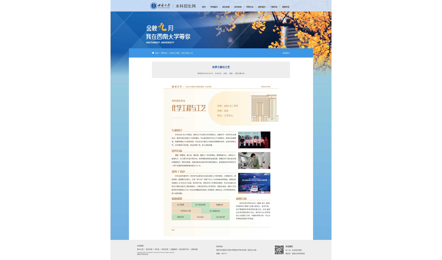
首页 (204, 7)
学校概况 (214, 7)
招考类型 (238, 7)
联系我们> (286, 53)
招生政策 (226, 7)
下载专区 (274, 7)
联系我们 (262, 7)
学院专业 (250, 7)
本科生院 (149, 249)
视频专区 (285, 7)
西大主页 (140, 249)
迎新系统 (194, 249)
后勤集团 (173, 249)
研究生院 (165, 249)
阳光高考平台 (184, 249)
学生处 (157, 249)
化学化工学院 (174, 53)
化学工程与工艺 (187, 53)
